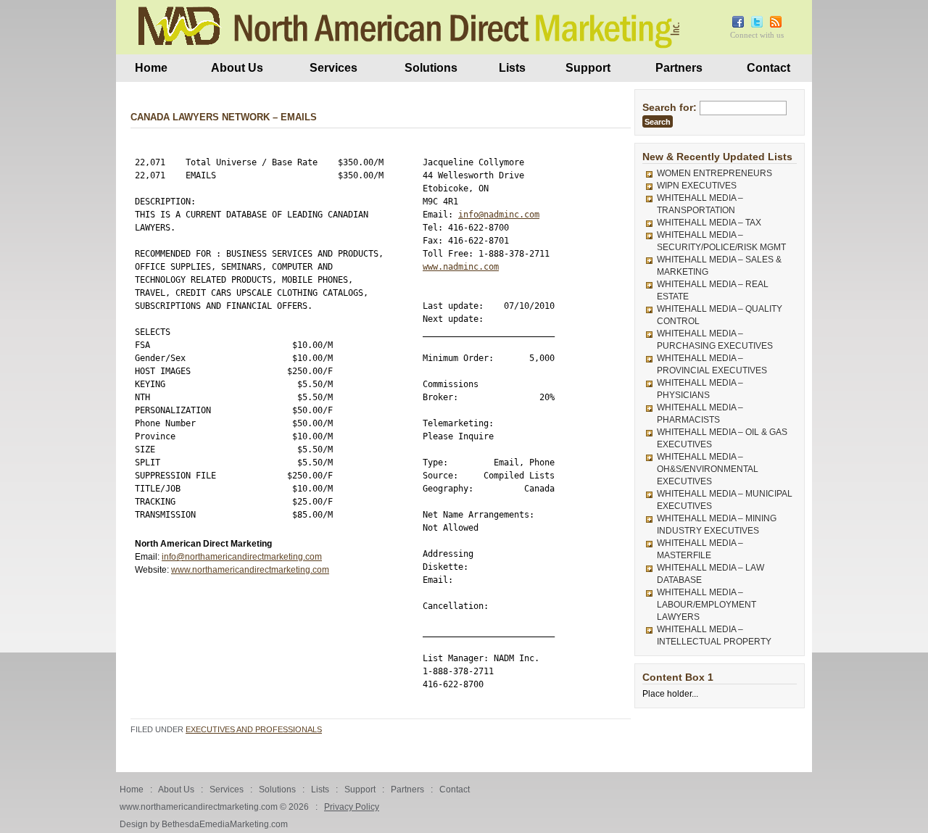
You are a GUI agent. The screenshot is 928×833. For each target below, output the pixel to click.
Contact (768, 68)
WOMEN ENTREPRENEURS (714, 173)
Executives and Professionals (254, 729)
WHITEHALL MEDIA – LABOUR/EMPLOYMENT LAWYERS (706, 604)
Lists (512, 68)
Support (588, 68)
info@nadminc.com (498, 215)
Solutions (431, 68)
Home (151, 68)
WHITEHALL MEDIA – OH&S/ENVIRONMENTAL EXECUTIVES (707, 469)
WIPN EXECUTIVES (697, 186)
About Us (237, 68)
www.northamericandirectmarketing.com (250, 570)
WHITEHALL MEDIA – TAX (709, 222)
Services (333, 68)
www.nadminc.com (461, 267)
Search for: (669, 107)
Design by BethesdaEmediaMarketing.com (204, 824)
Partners (679, 68)
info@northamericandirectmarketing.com (242, 557)
